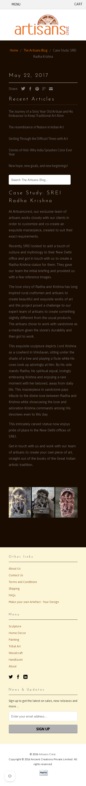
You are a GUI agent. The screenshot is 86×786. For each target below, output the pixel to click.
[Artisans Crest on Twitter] (11, 677)
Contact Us (16, 575)
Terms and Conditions (23, 582)
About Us (15, 568)
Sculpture (15, 626)
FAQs (12, 595)
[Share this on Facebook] (29, 89)
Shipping (14, 588)
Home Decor (17, 633)
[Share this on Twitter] (22, 88)
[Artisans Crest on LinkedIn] (25, 677)
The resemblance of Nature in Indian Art (36, 127)
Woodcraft (16, 653)
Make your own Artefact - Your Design (34, 602)
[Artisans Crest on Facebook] (18, 677)
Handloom (16, 659)
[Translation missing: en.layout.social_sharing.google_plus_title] (43, 89)
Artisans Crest (47, 754)
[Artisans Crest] (43, 25)
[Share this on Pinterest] (36, 89)
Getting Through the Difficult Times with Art (38, 139)
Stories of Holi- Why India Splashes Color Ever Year (40, 152)
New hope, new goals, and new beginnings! (38, 166)
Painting (14, 639)
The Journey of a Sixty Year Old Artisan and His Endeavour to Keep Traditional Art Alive (41, 114)
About (13, 666)
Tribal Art (15, 646)
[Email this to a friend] (50, 89)
